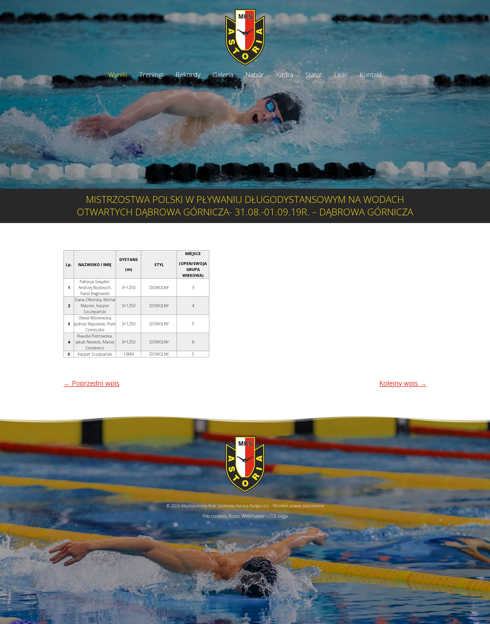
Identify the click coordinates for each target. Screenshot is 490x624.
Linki (341, 75)
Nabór (254, 75)
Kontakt (371, 75)
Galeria (222, 75)
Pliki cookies (214, 516)
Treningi (151, 75)
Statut (313, 75)
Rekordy (188, 75)
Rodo (234, 516)
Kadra (284, 75)
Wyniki (117, 75)
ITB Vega (278, 516)
